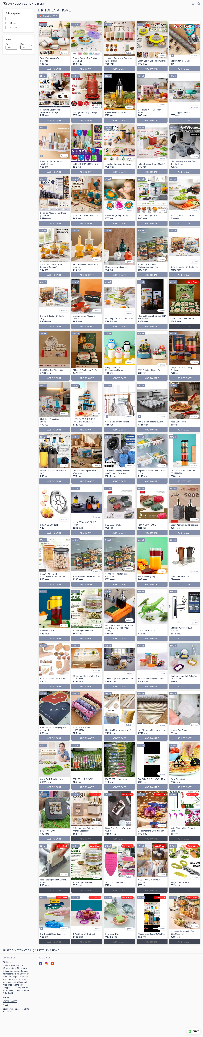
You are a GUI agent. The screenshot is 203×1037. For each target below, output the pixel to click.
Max (22, 44)
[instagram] (46, 963)
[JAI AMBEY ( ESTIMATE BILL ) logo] (5, 4)
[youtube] (52, 963)
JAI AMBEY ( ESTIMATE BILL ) (26, 3)
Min (7, 44)
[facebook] (40, 963)
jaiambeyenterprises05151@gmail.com (16, 1010)
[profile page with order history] (193, 4)
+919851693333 (10, 1001)
